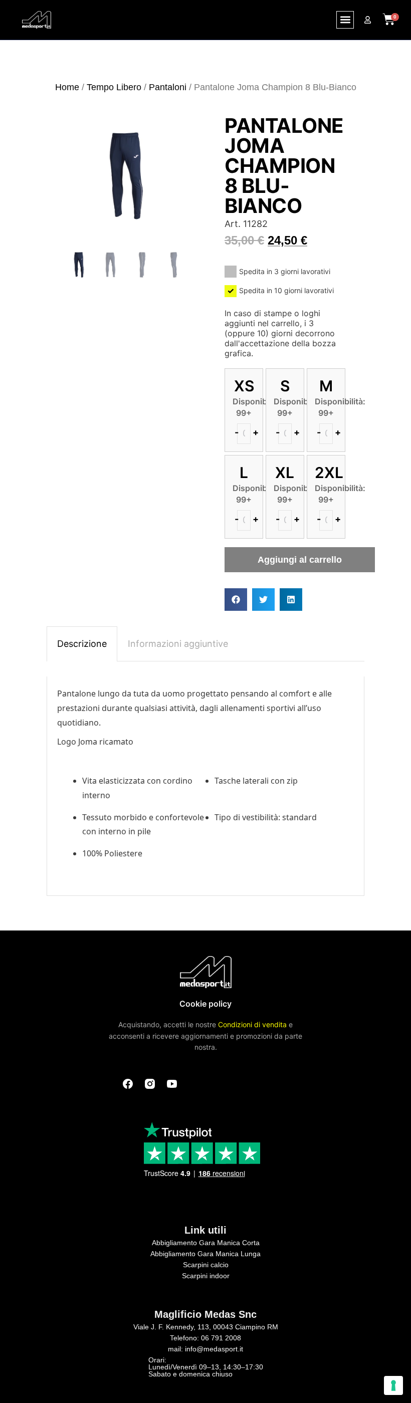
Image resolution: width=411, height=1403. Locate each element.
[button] (345, 20)
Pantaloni (167, 87)
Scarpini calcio (206, 1265)
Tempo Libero (114, 87)
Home (67, 87)
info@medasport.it (214, 1349)
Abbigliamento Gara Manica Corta (206, 1243)
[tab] (82, 643)
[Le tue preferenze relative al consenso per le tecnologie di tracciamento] (393, 1385)
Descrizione (82, 643)
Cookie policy (205, 1004)
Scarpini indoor (206, 1276)
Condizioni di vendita (252, 1024)
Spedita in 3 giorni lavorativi (284, 271)
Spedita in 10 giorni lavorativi (286, 290)
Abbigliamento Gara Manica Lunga (205, 1254)
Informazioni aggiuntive (178, 643)
